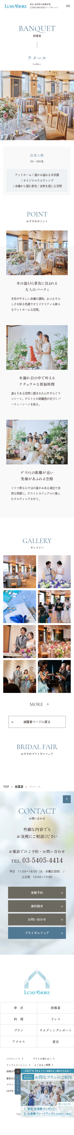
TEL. (37, 861)
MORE (36, 704)
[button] (19, 570)
